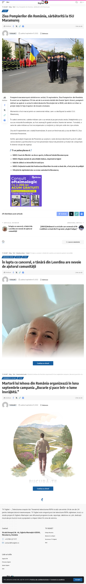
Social (18, 257)
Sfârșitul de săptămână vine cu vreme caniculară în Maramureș (36, 170)
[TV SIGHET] (43, 2)
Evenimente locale (9, 378)
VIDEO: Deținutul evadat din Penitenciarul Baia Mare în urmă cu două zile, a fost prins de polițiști (48, 166)
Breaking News (8, 257)
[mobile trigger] (4, 2)
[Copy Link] (19, 26)
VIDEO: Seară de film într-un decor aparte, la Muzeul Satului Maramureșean (40, 155)
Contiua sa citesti (43, 363)
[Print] (23, 26)
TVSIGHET (12, 33)
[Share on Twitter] (16, 26)
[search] (76, 2)
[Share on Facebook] (13, 26)
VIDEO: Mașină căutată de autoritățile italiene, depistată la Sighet (37, 159)
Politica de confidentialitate (39, 579)
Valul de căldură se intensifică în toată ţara (28, 163)
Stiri (5, 11)
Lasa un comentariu (74, 242)
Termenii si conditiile (57, 579)
